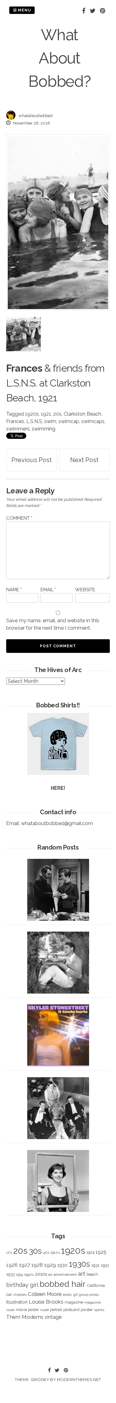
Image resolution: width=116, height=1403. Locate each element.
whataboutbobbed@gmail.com (57, 823)
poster (87, 1309)
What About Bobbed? (59, 58)
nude (44, 1310)
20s (57, 414)
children (20, 1294)
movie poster (27, 1309)
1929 (50, 1265)
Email (48, 589)
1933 (10, 1274)
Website (85, 589)
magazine (74, 1302)
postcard (71, 1309)
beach (92, 1274)
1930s (79, 1264)
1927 (24, 1265)
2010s (41, 1274)
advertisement (65, 1274)
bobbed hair (62, 1284)
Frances (15, 421)
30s (35, 1251)
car (9, 1294)
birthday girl (22, 1285)
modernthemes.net (79, 1379)
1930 (62, 1265)
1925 (101, 1252)
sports (99, 1310)
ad (50, 1275)
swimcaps (93, 421)
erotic (67, 1294)
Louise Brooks (46, 1302)
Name (14, 589)
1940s (29, 1274)
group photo (89, 1295)
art (81, 1273)
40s (46, 1252)
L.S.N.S (34, 421)
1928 (37, 1265)
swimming (43, 429)
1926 (12, 1265)
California (96, 1285)
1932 (105, 1265)
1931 (95, 1265)
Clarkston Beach (82, 414)
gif (75, 1294)
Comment (19, 518)
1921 (46, 414)
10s (9, 1252)
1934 (19, 1275)
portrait (56, 1309)
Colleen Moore (45, 1294)
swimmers (18, 429)
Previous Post (31, 460)
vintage (53, 1317)
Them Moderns (24, 1317)
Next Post (84, 460)
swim (50, 421)
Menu (24, 10)
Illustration (17, 1302)
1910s (55, 1252)
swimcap (68, 421)
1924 (90, 1252)
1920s (32, 414)
